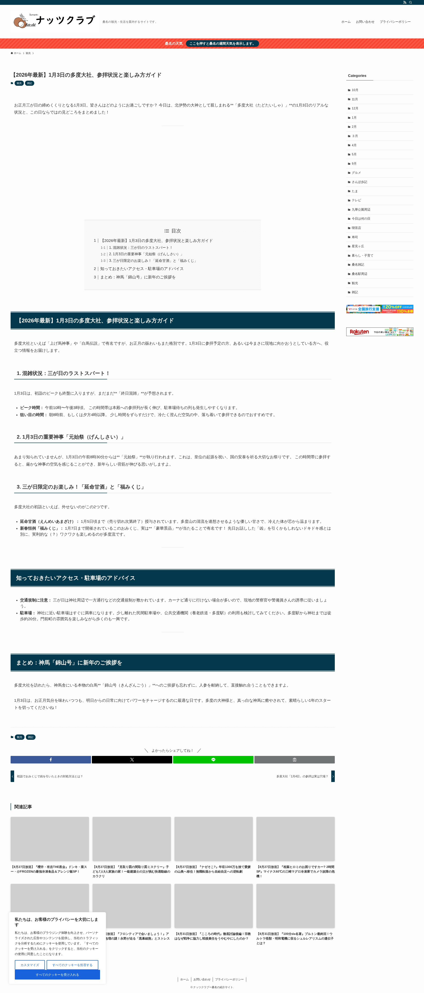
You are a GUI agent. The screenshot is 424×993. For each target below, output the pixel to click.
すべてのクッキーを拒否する (72, 965)
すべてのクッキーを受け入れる (57, 974)
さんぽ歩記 (359, 182)
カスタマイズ (30, 965)
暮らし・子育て (362, 255)
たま (355, 191)
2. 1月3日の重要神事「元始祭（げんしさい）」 (146, 254)
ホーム (184, 979)
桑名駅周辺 (359, 274)
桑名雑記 (358, 264)
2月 (354, 126)
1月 (354, 117)
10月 (355, 90)
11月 (355, 99)
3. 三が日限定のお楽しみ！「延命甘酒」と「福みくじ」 (153, 261)
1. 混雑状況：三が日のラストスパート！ (141, 247)
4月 (354, 145)
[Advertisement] (172, 173)
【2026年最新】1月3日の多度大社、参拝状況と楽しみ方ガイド (156, 240)
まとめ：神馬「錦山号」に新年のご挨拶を (138, 277)
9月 (354, 163)
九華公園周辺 (361, 209)
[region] (57, 948)
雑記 (29, 83)
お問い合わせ (202, 979)
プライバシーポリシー (229, 979)
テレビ (356, 200)
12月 (355, 108)
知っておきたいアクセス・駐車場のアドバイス (142, 268)
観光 (19, 83)
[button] (51, 759)
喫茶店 (356, 228)
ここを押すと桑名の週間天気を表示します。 (222, 43)
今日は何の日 (361, 218)
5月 (354, 154)
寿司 (355, 237)
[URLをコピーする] (294, 759)
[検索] (410, 2)
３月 (355, 136)
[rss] (405, 2)
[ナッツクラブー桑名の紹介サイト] (55, 21)
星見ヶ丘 (358, 246)
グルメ (356, 172)
